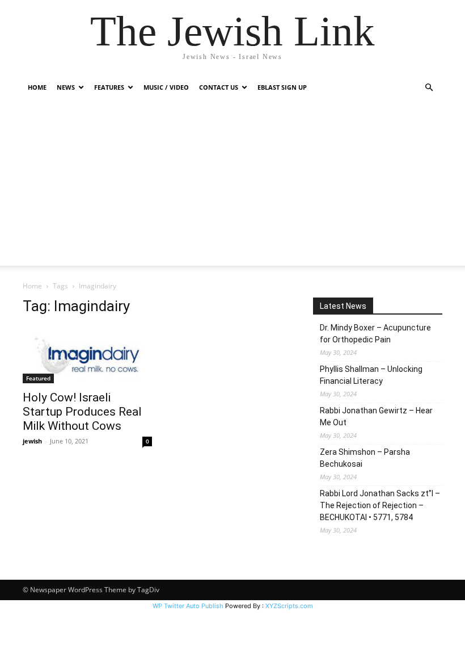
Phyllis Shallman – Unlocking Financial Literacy (371, 375)
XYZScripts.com (289, 606)
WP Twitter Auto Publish (188, 606)
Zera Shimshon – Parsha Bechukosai (365, 457)
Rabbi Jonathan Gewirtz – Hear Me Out (376, 416)
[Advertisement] (232, 186)
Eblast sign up (282, 87)
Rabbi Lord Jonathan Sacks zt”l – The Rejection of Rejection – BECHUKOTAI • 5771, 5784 (380, 505)
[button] (428, 87)
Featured (38, 378)
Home (37, 87)
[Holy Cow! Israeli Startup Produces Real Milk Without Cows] (87, 354)
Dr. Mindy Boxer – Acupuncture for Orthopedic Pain (375, 333)
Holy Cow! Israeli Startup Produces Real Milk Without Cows (82, 412)
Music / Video (166, 87)
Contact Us (218, 87)
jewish (32, 441)
